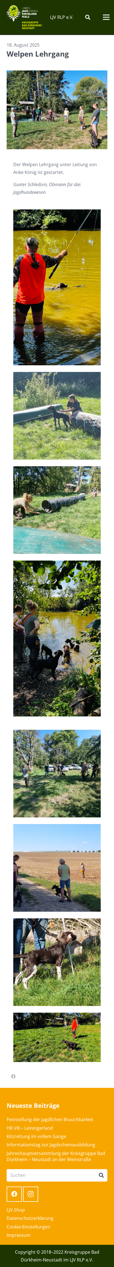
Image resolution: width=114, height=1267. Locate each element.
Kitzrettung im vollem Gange (36, 1136)
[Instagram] (30, 1194)
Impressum (18, 1235)
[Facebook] (14, 1194)
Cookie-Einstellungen (28, 1227)
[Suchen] (87, 17)
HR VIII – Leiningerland (30, 1128)
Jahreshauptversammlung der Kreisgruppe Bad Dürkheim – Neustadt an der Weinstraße (56, 1156)
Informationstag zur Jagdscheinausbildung (51, 1145)
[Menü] (106, 17)
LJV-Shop (16, 1210)
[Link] (24, 17)
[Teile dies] (13, 1076)
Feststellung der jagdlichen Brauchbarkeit (50, 1119)
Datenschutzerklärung (30, 1218)
